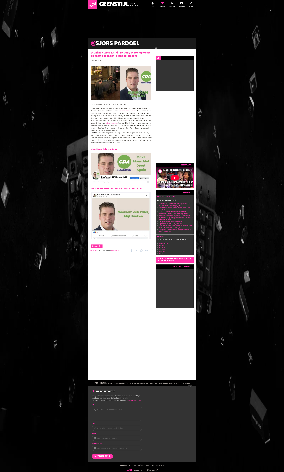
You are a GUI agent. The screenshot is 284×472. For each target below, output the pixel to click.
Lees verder (96, 246)
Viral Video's (131, 465)
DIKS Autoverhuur (157, 465)
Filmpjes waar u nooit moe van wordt (170, 222)
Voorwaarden (185, 383)
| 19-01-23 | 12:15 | (109, 250)
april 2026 (162, 251)
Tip (93, 405)
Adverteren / (176, 383)
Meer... (161, 253)
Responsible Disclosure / (162, 383)
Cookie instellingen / (147, 383)
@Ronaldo (93, 250)
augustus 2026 (163, 243)
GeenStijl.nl (129, 470)
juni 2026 (162, 247)
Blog (147, 465)
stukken (141, 465)
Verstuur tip (104, 456)
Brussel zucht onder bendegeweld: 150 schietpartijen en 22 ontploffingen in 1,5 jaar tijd (175, 227)
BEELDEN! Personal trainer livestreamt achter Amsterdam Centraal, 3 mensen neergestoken (173, 213)
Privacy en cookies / (133, 383)
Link (93, 424)
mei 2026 (162, 249)
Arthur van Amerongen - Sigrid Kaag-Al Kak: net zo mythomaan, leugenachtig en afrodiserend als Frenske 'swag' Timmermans (176, 218)
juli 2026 (161, 245)
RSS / (124, 383)
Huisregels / (118, 383)
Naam (94, 433)
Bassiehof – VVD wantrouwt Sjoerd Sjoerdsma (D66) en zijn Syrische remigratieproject (175, 205)
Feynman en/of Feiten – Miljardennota (170, 224)
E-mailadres (97, 443)
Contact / (110, 383)
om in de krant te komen (128, 111)
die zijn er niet (111, 123)
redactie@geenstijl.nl (135, 400)
